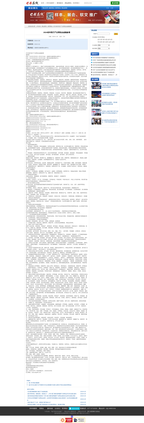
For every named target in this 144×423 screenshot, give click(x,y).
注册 (111, 8)
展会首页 (45, 8)
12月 (113, 42)
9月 (104, 42)
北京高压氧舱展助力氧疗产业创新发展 (37, 391)
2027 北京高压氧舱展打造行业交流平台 (104, 70)
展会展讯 (68, 3)
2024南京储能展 (35, 382)
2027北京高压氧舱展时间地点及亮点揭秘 (104, 65)
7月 (98, 42)
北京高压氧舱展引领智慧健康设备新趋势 (104, 67)
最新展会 (51, 8)
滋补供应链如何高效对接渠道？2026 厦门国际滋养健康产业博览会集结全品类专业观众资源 (51, 396)
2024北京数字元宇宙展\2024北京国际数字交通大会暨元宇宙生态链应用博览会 (50, 385)
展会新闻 (64, 8)
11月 (109, 42)
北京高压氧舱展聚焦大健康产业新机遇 (103, 62)
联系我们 (65, 408)
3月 (104, 39)
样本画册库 (33, 408)
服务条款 (50, 408)
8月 (101, 42)
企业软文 (58, 408)
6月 (111, 39)
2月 (101, 39)
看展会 (41, 408)
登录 (107, 8)
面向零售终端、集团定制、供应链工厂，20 (105, 75)
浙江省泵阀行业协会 (93, 411)
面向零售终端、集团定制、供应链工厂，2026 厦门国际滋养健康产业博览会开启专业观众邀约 (51, 393)
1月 (98, 39)
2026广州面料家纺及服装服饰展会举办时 (104, 60)
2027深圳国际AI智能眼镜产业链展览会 (104, 57)
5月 (109, 39)
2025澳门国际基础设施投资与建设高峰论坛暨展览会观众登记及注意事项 (110, 85)
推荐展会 (58, 8)
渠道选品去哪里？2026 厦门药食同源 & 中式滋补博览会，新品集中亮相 (46, 404)
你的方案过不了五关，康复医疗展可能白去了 (39, 402)
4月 (106, 39)
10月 (106, 42)
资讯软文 (60, 3)
